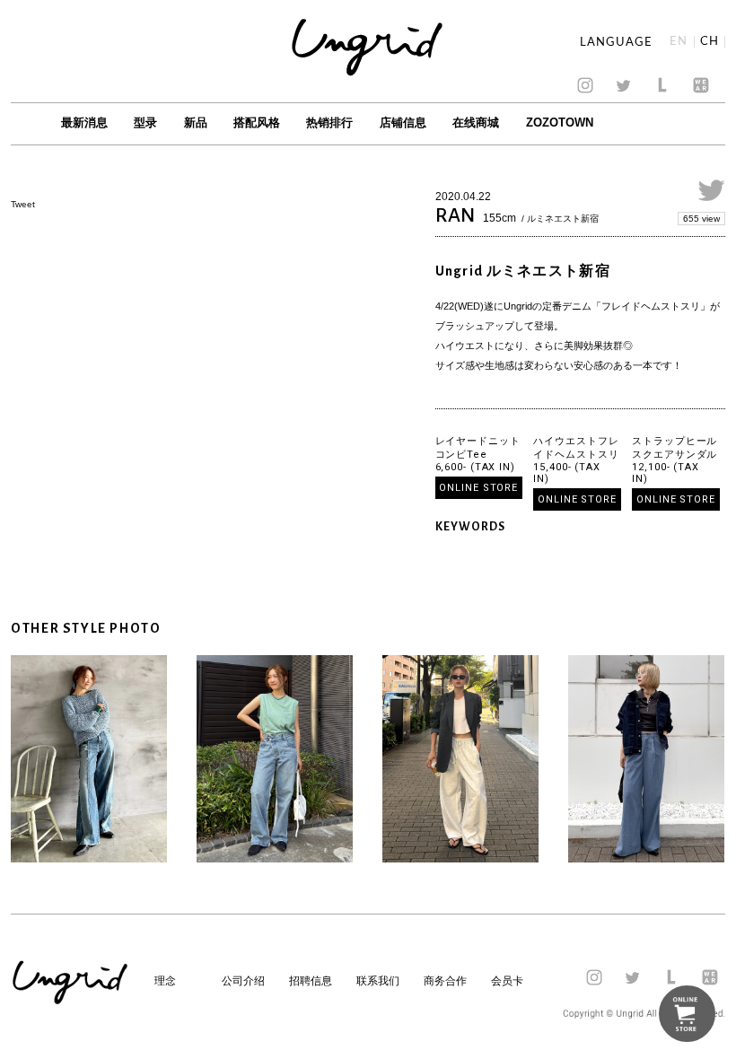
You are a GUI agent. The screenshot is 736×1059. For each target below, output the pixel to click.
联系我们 (377, 981)
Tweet (23, 204)
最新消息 (84, 122)
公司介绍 (243, 981)
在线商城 (475, 122)
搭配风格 (256, 122)
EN (679, 42)
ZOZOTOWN (559, 122)
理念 (165, 981)
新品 (195, 122)
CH (709, 42)
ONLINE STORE (478, 488)
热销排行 (329, 122)
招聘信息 (310, 981)
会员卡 (507, 981)
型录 (145, 122)
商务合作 (445, 981)
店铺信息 (403, 122)
